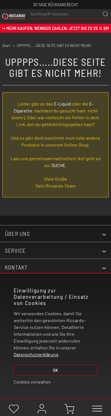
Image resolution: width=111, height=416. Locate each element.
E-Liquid (62, 103)
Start (6, 45)
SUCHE (58, 165)
